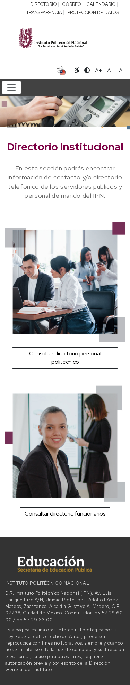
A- (110, 70)
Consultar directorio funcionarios (65, 513)
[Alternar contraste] (87, 70)
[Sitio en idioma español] (61, 69)
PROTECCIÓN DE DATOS (93, 13)
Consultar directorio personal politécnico (65, 357)
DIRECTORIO (43, 4)
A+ (98, 70)
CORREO (71, 4)
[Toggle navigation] (11, 87)
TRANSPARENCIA (44, 13)
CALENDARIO (101, 4)
